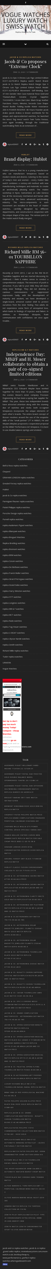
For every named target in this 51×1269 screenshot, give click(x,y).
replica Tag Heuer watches (15, 626)
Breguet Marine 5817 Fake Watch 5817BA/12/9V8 (21, 799)
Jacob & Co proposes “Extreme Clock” (26, 63)
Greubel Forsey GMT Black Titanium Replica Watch (22, 860)
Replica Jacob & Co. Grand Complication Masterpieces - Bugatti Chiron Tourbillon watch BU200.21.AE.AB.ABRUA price (23, 1117)
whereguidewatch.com (21, 1261)
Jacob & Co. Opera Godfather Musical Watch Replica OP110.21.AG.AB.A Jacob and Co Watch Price (23, 1058)
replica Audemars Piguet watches (18, 525)
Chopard (6, 471)
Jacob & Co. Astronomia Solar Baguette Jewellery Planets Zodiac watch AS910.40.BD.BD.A (22, 943)
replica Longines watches (14, 603)
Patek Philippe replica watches (16, 507)
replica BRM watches (12, 555)
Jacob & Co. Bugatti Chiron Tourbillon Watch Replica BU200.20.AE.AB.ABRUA (24, 985)
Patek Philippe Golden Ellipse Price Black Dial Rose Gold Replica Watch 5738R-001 (23, 1104)
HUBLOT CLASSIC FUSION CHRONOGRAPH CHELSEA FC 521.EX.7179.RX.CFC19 (23, 868)
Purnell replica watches (13, 519)
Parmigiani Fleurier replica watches (18, 501)
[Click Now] (12, 699)
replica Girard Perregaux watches (18, 579)
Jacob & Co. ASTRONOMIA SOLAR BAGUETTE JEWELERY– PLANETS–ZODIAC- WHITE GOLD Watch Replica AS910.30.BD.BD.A (23, 930)
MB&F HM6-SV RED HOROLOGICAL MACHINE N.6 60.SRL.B (24, 1094)
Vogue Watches (10, 668)
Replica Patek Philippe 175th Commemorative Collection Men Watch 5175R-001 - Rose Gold (24, 1131)
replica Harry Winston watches (16, 591)
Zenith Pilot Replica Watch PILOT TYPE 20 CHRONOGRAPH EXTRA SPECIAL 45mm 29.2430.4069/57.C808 (24, 1218)
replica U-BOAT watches (14, 632)
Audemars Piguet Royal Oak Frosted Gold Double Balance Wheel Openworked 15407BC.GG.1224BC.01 (23, 777)
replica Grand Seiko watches (15, 585)
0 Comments (32, 72)
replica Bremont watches (14, 549)
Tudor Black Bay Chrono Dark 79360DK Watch (24, 1178)
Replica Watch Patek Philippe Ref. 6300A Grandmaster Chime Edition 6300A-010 (24, 1153)
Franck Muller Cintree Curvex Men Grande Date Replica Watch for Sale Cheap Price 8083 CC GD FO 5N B (23, 838)
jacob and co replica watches (15, 1248)
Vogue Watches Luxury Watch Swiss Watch (25, 20)
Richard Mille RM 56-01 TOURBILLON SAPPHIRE (25, 256)
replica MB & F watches (25, 350)
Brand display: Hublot (25, 159)
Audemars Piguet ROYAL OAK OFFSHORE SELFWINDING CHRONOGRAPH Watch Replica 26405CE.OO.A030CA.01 (23, 789)
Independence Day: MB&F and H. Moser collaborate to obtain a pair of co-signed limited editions (25, 364)
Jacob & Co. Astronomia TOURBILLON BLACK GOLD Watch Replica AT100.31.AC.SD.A (23, 955)
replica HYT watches (12, 597)
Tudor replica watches (13, 656)
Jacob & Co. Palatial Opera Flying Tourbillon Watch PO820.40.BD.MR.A (22, 1068)
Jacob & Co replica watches (25, 57)
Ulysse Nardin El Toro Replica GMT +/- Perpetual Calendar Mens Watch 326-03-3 (24, 1189)
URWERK (7, 662)
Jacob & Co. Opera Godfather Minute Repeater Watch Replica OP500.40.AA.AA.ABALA (23, 1028)
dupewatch (8, 750)
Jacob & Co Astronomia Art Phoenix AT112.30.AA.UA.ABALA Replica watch (23, 1076)
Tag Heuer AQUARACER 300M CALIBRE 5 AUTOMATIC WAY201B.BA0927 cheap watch (24, 1170)
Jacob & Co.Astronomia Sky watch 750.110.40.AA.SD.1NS (22, 918)
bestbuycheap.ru (21, 1254)
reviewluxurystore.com (20, 746)
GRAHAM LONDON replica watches (19, 477)
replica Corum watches (13, 561)
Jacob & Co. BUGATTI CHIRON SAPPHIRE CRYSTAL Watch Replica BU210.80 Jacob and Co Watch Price (23, 975)
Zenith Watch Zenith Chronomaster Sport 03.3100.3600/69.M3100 (23, 1228)
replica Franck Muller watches (16, 573)
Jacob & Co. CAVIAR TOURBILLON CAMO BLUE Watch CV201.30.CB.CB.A (23, 994)
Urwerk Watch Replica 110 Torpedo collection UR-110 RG (22, 1207)
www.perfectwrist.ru (12, 1257)
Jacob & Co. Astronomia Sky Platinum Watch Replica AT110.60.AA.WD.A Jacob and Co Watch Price (24, 908)
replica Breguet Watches (14, 537)
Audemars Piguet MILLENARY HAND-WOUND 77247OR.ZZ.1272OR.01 (21, 767)
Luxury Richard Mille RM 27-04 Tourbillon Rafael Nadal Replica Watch (25, 1085)
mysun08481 (13, 144)
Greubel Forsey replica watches (17, 483)
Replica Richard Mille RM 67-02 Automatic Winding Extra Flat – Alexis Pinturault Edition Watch (24, 1143)
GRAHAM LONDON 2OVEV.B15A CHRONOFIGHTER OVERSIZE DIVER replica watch (24, 850)
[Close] (20, 680)
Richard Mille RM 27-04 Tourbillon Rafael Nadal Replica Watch (22, 1161)
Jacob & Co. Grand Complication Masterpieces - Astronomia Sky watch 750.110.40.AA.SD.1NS (24, 1016)
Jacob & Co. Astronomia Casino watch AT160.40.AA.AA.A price (24, 877)
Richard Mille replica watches (25, 247)
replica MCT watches (12, 615)
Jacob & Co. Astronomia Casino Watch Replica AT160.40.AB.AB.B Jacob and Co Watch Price (24, 887)
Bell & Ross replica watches (15, 465)
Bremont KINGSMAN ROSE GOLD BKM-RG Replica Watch (23, 807)
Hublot (25, 155)
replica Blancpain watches (14, 531)
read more (25, 135)
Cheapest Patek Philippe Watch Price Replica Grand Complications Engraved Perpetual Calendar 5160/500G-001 (24, 818)
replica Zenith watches (13, 644)
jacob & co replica (37, 1248)
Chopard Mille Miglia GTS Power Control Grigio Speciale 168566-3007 (23, 828)
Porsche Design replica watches (17, 513)
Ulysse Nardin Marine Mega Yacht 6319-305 (24, 1199)
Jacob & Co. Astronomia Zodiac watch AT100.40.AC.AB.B (24, 965)
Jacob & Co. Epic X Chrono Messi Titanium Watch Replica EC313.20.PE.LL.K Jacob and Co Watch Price (24, 1004)
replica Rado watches (12, 621)
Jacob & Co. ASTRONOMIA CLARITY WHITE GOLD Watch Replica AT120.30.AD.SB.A (24, 897)
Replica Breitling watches (14, 543)
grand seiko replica (11, 1251)
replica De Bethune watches (15, 567)
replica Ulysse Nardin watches (16, 638)
